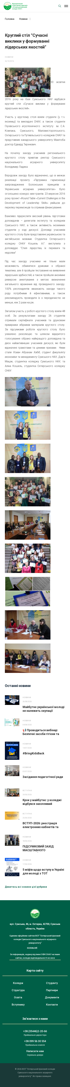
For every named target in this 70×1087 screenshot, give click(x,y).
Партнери (52, 990)
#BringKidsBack (33, 753)
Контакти (52, 1004)
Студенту (52, 983)
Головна (9, 19)
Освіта (18, 997)
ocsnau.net (32, 948)
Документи (52, 997)
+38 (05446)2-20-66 (35, 1031)
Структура (18, 990)
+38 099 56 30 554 (35, 1041)
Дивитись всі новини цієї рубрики (26, 887)
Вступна (27, 790)
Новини (9, 57)
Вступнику (18, 1004)
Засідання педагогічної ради (43, 777)
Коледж (18, 983)
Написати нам (35, 1051)
